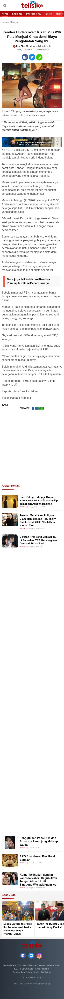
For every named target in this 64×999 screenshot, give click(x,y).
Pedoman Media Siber (49, 965)
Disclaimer (46, 972)
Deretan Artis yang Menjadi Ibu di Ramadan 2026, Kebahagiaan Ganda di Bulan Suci (38, 540)
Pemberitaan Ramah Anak (26, 972)
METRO (48, 13)
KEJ (16, 969)
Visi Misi (22, 965)
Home (5, 22)
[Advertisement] (32, 451)
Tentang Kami (9, 965)
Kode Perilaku (42, 969)
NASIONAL (17, 13)
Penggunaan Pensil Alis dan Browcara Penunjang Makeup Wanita (39, 841)
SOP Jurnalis (26, 969)
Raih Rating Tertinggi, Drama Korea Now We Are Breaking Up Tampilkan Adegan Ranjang (39, 500)
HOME (5, 13)
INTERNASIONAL (33, 13)
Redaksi (33, 965)
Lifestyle (14, 22)
